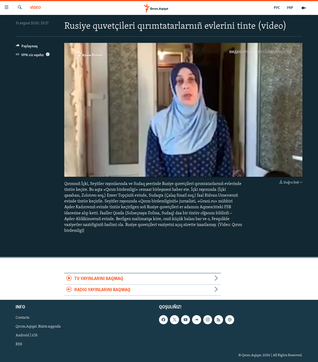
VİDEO (35, 8)
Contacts (22, 318)
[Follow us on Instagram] (207, 319)
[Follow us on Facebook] (163, 319)
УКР (290, 8)
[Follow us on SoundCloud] (196, 319)
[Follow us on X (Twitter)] (174, 319)
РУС (277, 8)
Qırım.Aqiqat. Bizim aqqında (38, 326)
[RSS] (218, 319)
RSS (19, 344)
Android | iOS (26, 335)
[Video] (304, 8)
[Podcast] (229, 319)
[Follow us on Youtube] (185, 319)
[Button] (26, 47)
